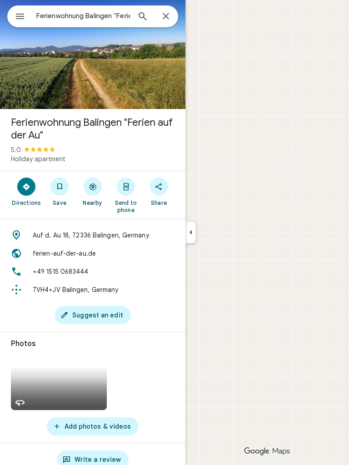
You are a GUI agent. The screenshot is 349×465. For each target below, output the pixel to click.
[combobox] (83, 15)
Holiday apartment (38, 159)
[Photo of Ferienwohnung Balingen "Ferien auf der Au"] (92, 54)
